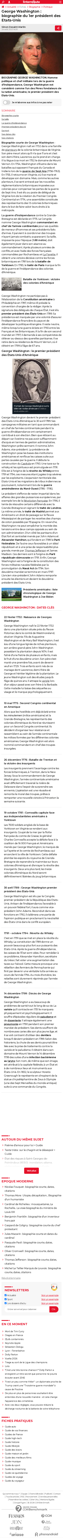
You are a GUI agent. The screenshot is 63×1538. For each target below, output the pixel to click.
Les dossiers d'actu (16, 1303)
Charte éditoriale (36, 1494)
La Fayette (49, 254)
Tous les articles (12, 1497)
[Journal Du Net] (16, 1522)
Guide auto (10, 1426)
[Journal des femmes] (16, 1516)
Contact (57, 1494)
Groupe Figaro (20, 1503)
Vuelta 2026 (11, 1358)
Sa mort (5, 130)
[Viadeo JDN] (46, 1528)
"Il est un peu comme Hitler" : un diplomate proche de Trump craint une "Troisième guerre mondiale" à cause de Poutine (33, 1385)
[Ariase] (16, 1534)
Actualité (11, 7)
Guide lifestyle (12, 1446)
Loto (7, 1366)
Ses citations (8, 138)
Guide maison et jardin (16, 1453)
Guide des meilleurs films (18, 1457)
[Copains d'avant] (16, 1528)
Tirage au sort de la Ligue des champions (26, 1362)
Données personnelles (48, 1497)
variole (46, 681)
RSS (22, 1497)
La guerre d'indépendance (14, 123)
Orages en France (14, 1335)
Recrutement (31, 1497)
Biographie (34, 7)
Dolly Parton (11, 1354)
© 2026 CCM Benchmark (38, 1503)
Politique (48, 7)
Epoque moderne (17, 1181)
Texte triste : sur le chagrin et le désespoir (29, 1150)
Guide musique (13, 1461)
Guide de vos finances (16, 1430)
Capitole (26, 463)
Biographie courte (10, 115)
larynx (11, 1061)
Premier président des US (14, 126)
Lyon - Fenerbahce (15, 1350)
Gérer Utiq (34, 1500)
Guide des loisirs (13, 1449)
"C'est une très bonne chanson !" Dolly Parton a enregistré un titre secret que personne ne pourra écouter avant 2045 (31, 1374)
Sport (10, 1299)
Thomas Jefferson (35, 550)
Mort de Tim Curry (14, 1331)
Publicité (48, 1494)
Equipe (24, 1494)
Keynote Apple (12, 1343)
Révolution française (36, 500)
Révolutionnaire (11, 1278)
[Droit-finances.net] (46, 1522)
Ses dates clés (8, 134)
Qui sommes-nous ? (11, 1494)
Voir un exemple (50, 1295)
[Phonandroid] (46, 1534)
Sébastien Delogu (14, 1347)
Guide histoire (12, 1442)
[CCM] (46, 1516)
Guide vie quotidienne (16, 1473)
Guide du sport (12, 1465)
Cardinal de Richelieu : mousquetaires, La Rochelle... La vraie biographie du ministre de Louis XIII (31, 1208)
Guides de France (14, 1434)
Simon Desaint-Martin (14, 27)
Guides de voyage (14, 1477)
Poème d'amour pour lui (19, 1145)
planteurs (11, 149)
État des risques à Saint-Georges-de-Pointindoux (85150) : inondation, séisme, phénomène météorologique (28, 1162)
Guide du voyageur (14, 1480)
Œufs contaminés (14, 1339)
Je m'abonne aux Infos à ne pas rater (32, 102)
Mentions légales (47, 1500)
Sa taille (5, 119)
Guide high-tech (13, 1438)
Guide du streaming (15, 1469)
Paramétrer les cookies (18, 1500)
